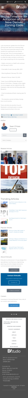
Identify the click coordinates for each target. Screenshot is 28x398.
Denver (5, 117)
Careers (14, 340)
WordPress (14, 387)
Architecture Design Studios (14, 319)
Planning (13, 117)
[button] (25, 2)
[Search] (25, 135)
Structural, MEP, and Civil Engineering (11, 322)
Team (14, 337)
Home (2, 29)
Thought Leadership (14, 329)
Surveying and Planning (14, 326)
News (9, 117)
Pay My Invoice (14, 346)
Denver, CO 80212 (7, 370)
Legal (14, 388)
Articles (6, 29)
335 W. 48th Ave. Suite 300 (10, 368)
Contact (14, 343)
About (14, 332)
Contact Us (14, 282)
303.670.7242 (5, 372)
